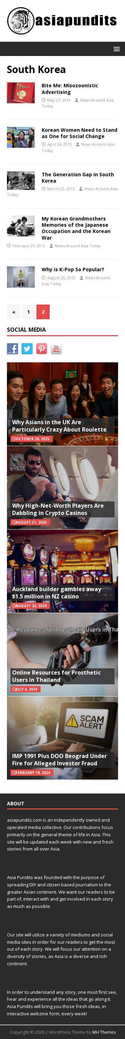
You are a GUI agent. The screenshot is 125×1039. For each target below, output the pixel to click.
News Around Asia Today (78, 245)
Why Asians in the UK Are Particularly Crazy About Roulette (59, 425)
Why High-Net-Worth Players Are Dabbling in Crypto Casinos (58, 509)
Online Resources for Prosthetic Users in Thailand (56, 676)
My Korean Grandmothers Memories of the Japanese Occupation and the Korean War (76, 228)
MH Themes (104, 1032)
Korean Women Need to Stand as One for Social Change (79, 133)
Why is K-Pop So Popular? (73, 269)
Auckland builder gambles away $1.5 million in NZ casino (56, 592)
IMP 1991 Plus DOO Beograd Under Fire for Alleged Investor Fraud (59, 759)
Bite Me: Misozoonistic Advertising (70, 88)
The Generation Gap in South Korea (78, 177)
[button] (115, 48)
